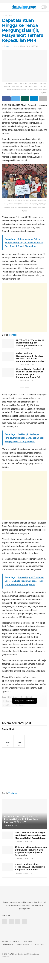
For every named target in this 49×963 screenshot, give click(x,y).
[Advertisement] (24, 307)
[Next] (27, 386)
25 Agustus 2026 (22, 858)
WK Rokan (19, 705)
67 (31, 873)
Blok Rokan (13, 697)
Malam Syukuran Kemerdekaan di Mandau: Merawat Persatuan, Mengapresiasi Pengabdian (30, 357)
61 (20, 825)
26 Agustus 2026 (11, 825)
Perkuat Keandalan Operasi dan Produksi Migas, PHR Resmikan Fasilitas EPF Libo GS (21, 819)
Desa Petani (26, 697)
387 (33, 348)
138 (31, 858)
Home (4, 15)
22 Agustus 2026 (23, 364)
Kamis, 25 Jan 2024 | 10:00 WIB (26, 46)
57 (32, 380)
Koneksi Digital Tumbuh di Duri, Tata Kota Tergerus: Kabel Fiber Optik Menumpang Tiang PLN (30, 373)
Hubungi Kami (7, 944)
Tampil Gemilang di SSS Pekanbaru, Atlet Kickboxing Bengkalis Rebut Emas (30, 867)
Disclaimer (28, 941)
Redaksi (5, 941)
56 (31, 841)
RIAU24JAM (12, 954)
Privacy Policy (39, 944)
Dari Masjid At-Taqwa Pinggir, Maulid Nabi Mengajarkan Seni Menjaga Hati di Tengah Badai (30, 835)
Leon (8, 46)
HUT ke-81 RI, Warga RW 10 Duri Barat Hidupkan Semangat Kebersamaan (30, 343)
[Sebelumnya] (22, 386)
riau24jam (7, 705)
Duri (10, 15)
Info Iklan (16, 941)
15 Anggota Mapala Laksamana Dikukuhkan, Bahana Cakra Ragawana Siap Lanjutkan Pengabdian (31, 851)
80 (32, 364)
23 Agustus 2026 (23, 348)
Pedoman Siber (23, 944)
